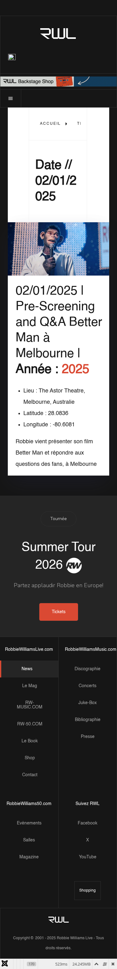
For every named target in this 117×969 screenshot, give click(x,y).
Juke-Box (87, 703)
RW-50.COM (29, 724)
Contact (29, 775)
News (27, 669)
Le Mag (29, 686)
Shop (30, 758)
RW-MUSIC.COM (29, 705)
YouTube (87, 857)
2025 (75, 369)
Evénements (29, 823)
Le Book (30, 741)
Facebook (87, 823)
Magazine (29, 857)
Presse (88, 737)
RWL (58, 32)
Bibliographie (87, 720)
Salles (29, 840)
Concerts (87, 686)
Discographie (87, 669)
